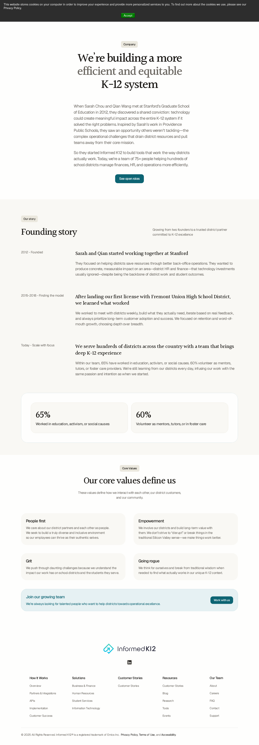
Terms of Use (147, 735)
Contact (214, 708)
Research (168, 701)
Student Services (82, 701)
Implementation (39, 708)
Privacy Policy (129, 735)
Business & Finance (84, 686)
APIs (32, 701)
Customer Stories (128, 686)
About (213, 686)
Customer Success (41, 716)
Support (214, 716)
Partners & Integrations (43, 693)
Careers (214, 693)
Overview (35, 686)
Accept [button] (128, 15)
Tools (165, 708)
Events (166, 716)
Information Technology (86, 708)
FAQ (212, 701)
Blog (165, 693)
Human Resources (83, 693)
